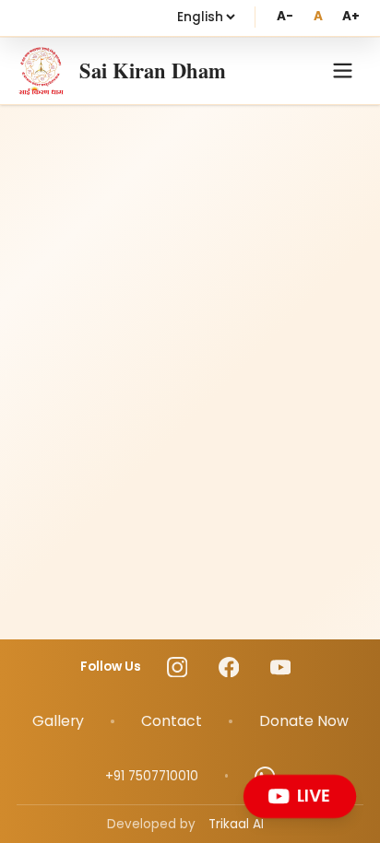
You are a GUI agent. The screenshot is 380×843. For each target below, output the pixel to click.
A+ (351, 16)
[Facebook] (229, 667)
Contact (171, 721)
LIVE (314, 796)
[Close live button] (350, 779)
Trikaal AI (236, 824)
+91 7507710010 (151, 776)
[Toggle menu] (342, 70)
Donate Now (304, 721)
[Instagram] (177, 667)
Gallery (58, 721)
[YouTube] (281, 667)
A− (284, 16)
